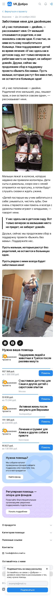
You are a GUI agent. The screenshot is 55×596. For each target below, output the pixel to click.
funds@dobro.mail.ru (15, 553)
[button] (27, 525)
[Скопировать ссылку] (20, 343)
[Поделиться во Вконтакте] (5, 343)
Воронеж (6, 16)
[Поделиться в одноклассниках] (12, 343)
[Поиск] (40, 4)
